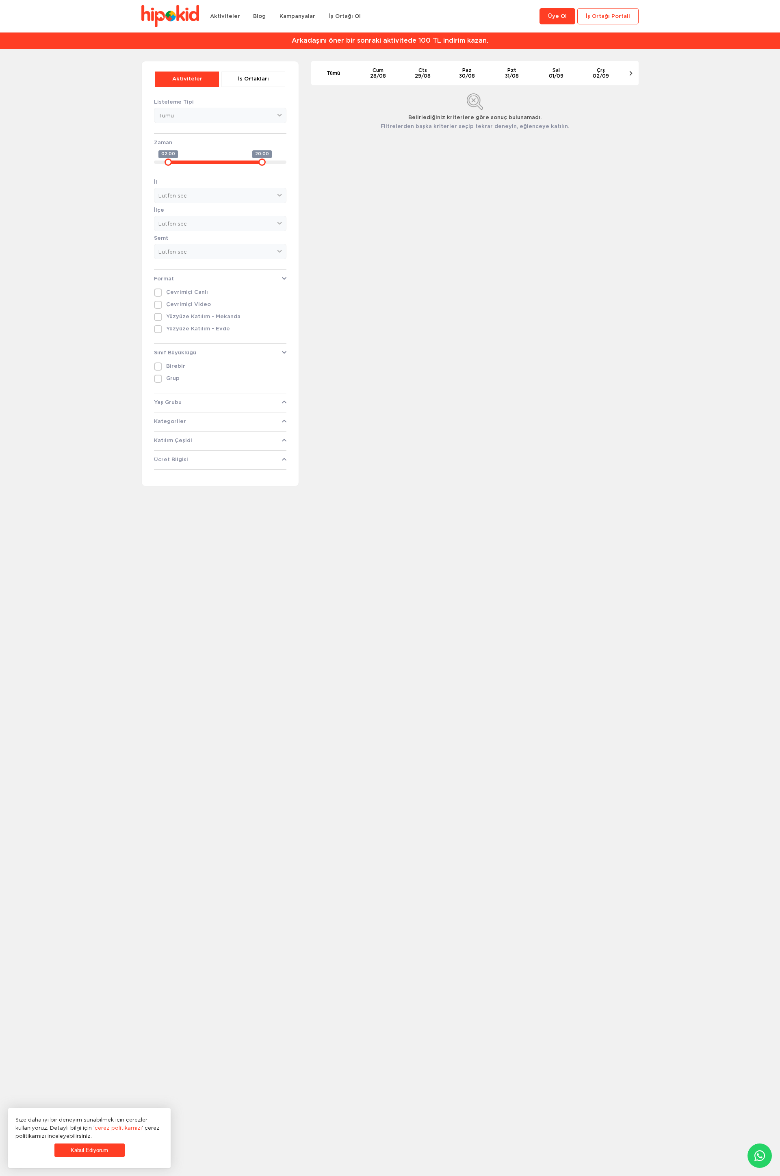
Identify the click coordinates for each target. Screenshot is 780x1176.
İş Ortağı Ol (345, 16)
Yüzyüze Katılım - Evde (198, 329)
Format (164, 279)
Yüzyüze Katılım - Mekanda (203, 316)
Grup (173, 378)
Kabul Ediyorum (89, 1150)
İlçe (159, 210)
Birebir (175, 366)
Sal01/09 (556, 73)
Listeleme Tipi (174, 102)
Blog (259, 16)
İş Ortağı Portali (608, 16)
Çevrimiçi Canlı (187, 292)
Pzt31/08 (512, 73)
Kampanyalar (297, 16)
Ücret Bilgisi (171, 459)
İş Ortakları (253, 79)
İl (155, 182)
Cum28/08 (378, 73)
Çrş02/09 (601, 73)
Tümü (333, 73)
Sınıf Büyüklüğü (175, 353)
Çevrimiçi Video (188, 304)
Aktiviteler (225, 16)
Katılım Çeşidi (173, 440)
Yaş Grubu (168, 402)
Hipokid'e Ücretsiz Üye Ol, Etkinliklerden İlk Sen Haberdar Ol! (392, 40)
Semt (161, 238)
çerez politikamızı (118, 1127)
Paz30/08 (467, 73)
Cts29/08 (423, 73)
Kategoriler (170, 421)
